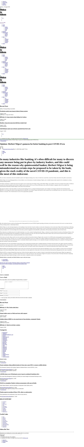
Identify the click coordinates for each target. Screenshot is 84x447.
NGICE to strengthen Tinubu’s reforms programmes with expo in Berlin (18, 383)
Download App (4, 421)
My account (4, 425)
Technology (4, 426)
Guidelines (4, 409)
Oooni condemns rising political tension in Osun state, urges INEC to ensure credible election (23, 365)
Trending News (5, 354)
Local (6, 89)
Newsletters (4, 422)
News (3, 86)
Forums (3, 442)
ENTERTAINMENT (7, 334)
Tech (3, 352)
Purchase (3, 419)
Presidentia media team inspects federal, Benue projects (14, 111)
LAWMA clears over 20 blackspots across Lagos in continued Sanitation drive (19, 374)
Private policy (5, 441)
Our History (4, 401)
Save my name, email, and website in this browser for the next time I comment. (16, 297)
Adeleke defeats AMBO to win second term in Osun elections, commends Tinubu (20, 319)
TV (5, 98)
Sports (3, 103)
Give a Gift (4, 420)
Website (1, 295)
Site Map (3, 408)
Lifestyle (6, 101)
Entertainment (5, 92)
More (3, 97)
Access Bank (5, 259)
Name (1, 290)
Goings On (4, 410)
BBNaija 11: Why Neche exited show (9, 307)
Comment (2, 288)
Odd (6, 90)
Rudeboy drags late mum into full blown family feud (13, 123)
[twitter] (2, 18)
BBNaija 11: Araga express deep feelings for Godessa (13, 117)
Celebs (6, 93)
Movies (6, 94)
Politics (6, 87)
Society (6, 102)
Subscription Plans (5, 424)
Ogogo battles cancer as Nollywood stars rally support (13, 313)
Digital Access (4, 411)
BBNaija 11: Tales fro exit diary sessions (10, 325)
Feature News (5, 336)
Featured (6, 99)
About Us (4, 440)
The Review (4, 406)
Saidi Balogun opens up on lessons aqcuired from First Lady (15, 128)
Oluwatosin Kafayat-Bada (8, 149)
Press (3, 405)
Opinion (6, 100)
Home (3, 84)
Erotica (4, 335)
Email (1, 293)
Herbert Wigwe (5, 260)
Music (6, 95)
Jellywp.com (25, 138)
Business (4, 91)
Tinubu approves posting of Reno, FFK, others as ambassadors (16, 392)
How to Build (4, 407)
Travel (3, 353)
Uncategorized (6, 139)
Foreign (6, 88)
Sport (4, 350)
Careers (3, 402)
